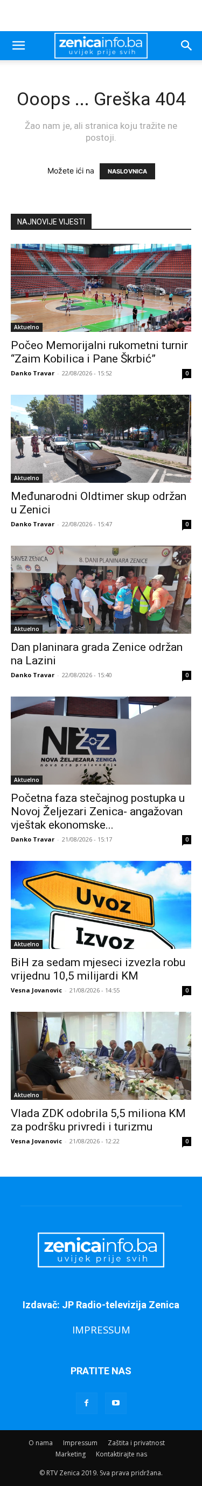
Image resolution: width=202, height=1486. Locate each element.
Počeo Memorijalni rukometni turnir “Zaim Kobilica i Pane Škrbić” (99, 352)
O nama (41, 1442)
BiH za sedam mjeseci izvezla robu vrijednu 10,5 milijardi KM (98, 969)
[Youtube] (116, 1403)
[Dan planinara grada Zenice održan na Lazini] (101, 590)
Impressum (80, 1442)
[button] (18, 45)
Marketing (70, 1454)
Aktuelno (26, 327)
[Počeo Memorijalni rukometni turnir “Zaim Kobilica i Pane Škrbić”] (101, 288)
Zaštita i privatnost (136, 1442)
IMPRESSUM (101, 1329)
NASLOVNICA (127, 171)
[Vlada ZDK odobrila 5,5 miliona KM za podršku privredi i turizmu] (101, 1056)
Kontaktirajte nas (121, 1454)
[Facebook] (86, 1403)
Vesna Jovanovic (36, 990)
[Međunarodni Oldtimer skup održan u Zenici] (101, 439)
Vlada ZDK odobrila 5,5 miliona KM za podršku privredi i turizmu (98, 1120)
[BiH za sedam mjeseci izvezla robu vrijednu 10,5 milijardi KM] (101, 905)
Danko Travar (32, 373)
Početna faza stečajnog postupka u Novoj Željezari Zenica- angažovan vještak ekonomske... (98, 811)
